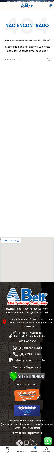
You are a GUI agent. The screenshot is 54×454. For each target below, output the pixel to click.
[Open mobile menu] (4, 6)
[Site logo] (27, 6)
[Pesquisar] (48, 59)
